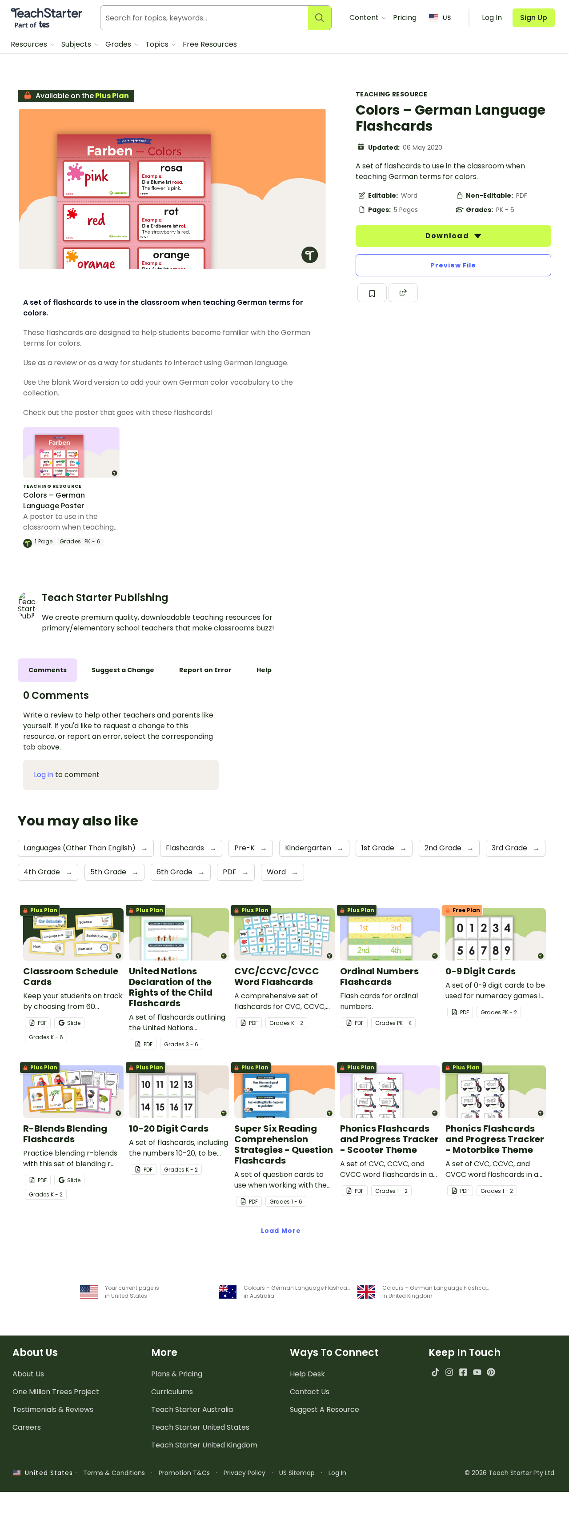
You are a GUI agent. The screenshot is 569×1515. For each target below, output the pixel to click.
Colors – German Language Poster (54, 500)
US (447, 17)
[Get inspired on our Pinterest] (491, 1372)
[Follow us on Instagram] (449, 1372)
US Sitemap (297, 1472)
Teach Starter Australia (192, 1409)
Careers (26, 1427)
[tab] (47, 670)
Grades (119, 44)
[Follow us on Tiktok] (435, 1372)
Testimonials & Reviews (52, 1409)
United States (46, 1472)
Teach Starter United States (200, 1427)
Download (448, 236)
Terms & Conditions (114, 1472)
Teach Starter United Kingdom (204, 1445)
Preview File (453, 265)
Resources (30, 44)
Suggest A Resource (324, 1409)
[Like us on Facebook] (463, 1372)
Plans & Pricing (176, 1374)
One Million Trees (55, 1392)
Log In (337, 1472)
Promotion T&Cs (184, 1472)
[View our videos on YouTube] (477, 1372)
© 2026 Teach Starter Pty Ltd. (510, 1472)
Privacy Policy (244, 1472)
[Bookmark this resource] (372, 292)
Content (365, 17)
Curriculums (172, 1392)
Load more (281, 1230)
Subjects (77, 44)
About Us (28, 1374)
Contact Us (309, 1392)
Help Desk (307, 1374)
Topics (157, 44)
